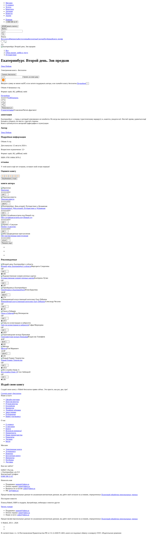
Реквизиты (10, 437)
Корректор (10, 408)
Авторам (9, 11)
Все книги (5, 39)
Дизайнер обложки (13, 410)
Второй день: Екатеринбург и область (16, 266)
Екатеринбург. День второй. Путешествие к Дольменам (23, 208)
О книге (4, 110)
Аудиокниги (11, 451)
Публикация (11, 414)
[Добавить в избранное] (3, 100)
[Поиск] (3, 34)
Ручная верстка (12, 404)
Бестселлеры (23, 39)
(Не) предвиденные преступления (14, 236)
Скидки (41, 39)
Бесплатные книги (13, 456)
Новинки (9, 454)
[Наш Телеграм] (7, 529)
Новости (9, 13)
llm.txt (8, 441)
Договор (9, 439)
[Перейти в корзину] (5, 42)
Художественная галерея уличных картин (17, 278)
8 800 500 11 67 (7, 476)
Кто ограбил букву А (9, 372)
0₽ (3, 195)
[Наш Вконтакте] (7, 527)
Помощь (9, 20)
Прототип (5, 190)
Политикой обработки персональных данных (119, 495)
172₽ (4, 240)
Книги (8, 429)
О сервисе (10, 5)
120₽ (4, 354)
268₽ (4, 295)
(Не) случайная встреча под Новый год (16, 217)
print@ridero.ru (24, 486)
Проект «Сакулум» (8, 227)
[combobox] (75, 31)
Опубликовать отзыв (9, 178)
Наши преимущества (14, 435)
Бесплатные (33, 39)
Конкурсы (10, 9)
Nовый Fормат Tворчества (11, 360)
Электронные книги (14, 449)
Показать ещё (7, 243)
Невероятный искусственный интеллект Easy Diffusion (23, 302)
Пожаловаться (7, 108)
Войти (4, 29)
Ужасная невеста (7, 199)
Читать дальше (7, 507)
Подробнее (81, 83)
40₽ (3, 342)
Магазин (9, 3)
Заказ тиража (11, 412)
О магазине (10, 427)
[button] (75, 34)
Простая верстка (12, 402)
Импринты (13, 39)
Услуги (8, 7)
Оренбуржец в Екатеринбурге (13, 290)
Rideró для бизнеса (13, 416)
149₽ (4, 204)
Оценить (14, 98)
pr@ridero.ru (14, 491)
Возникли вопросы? (14, 431)
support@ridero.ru (22, 484)
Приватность (11, 433)
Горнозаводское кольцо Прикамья (14, 337)
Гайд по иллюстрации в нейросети (15, 325)
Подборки (48, 39)
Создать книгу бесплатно (11, 393)
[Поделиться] (3, 104)
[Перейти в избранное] (2, 42)
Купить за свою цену (31, 77)
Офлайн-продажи (13, 400)
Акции (8, 16)
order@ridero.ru (29, 489)
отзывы (10, 110)
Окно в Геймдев (7, 313)
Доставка (9, 462)
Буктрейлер (10, 406)
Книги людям (57, 39)
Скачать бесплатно (8, 74)
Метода (4, 348)
